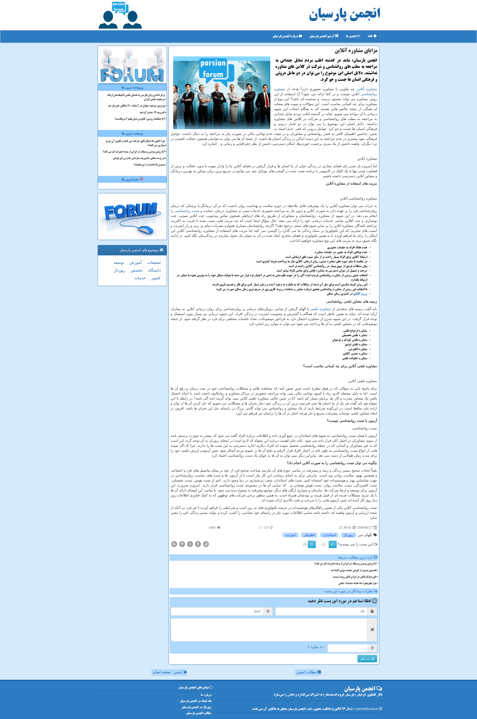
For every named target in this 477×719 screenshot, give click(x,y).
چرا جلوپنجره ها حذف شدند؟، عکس (357, 583)
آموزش (135, 262)
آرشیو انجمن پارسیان (322, 36)
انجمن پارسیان (344, 15)
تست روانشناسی (186, 211)
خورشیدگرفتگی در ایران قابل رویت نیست (355, 577)
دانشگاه (154, 270)
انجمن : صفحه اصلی (168, 672)
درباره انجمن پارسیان (286, 36)
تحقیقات (154, 262)
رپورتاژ (349, 535)
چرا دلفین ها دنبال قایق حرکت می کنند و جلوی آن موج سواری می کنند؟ (135, 143)
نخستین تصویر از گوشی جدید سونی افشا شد (354, 570)
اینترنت (290, 535)
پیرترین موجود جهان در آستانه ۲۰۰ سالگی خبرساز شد (136, 106)
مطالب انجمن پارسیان (198, 713)
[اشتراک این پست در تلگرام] (205, 544)
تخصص (137, 270)
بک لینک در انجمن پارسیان (195, 701)
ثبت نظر (365, 658)
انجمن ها (351, 36)
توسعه (119, 262)
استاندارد (329, 535)
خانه (371, 36)
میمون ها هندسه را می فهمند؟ (149, 164)
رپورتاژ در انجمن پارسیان (196, 707)
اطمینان (309, 535)
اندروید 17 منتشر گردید (152, 112)
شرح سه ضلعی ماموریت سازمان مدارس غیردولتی (139, 158)
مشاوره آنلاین (367, 89)
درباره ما (206, 695)
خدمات (140, 278)
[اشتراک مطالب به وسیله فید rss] (174, 544)
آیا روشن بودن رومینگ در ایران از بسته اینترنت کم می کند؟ (345, 563)
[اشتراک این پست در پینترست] (182, 544)
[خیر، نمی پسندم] (312, 544)
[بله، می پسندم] (333, 544)
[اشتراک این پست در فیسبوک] (198, 544)
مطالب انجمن (307, 672)
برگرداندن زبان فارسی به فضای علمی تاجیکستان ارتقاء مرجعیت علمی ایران (136, 97)
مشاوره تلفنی (320, 309)
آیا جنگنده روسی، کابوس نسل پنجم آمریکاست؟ (140, 119)
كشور (156, 278)
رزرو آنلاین (360, 294)
